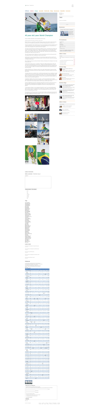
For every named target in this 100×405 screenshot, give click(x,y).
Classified (62, 11)
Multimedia (46, 11)
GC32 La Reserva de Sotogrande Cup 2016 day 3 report (32, 254)
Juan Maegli (27, 219)
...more (74, 60)
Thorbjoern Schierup (28, 237)
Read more (38, 263)
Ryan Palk (26, 234)
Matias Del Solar (27, 226)
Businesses (56, 11)
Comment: (26, 175)
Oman (41, 40)
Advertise (67, 24)
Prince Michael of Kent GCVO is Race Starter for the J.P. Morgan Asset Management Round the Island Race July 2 (68, 85)
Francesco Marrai (27, 213)
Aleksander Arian (27, 203)
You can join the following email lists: (30, 393)
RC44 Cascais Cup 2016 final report (29, 251)
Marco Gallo (27, 224)
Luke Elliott (26, 223)
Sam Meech (26, 235)
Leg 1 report (64, 77)
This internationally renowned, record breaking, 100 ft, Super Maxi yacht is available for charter (71, 33)
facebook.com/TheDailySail (62, 20)
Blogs (51, 11)
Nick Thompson (27, 229)
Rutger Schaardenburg (28, 233)
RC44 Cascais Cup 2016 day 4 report (30, 257)
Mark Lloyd (26, 32)
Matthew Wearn (27, 227)
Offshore (27, 11)
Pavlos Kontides (27, 230)
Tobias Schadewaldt (28, 238)
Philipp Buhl (26, 231)
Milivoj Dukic (27, 228)
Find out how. (71, 37)
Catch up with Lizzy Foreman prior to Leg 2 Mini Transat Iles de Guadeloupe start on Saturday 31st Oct (68, 90)
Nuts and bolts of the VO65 (65, 112)
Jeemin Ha (26, 217)
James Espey (27, 215)
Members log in (36, 173)
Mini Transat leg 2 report (65, 73)
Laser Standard (27, 202)
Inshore (32, 11)
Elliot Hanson (27, 210)
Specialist (41, 11)
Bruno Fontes (27, 207)
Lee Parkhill (26, 222)
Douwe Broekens (27, 208)
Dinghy (36, 11)
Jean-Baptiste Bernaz (28, 216)
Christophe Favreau (62, 48)
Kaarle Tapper (27, 220)
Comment (68, 11)
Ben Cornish (27, 206)
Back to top (26, 400)
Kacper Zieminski (27, 221)
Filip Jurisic (26, 212)
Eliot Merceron (27, 209)
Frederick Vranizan (28, 214)
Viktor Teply (26, 240)
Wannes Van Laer (27, 241)
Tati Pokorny (36, 40)
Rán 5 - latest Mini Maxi (65, 109)
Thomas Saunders (27, 236)
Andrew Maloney (27, 205)
